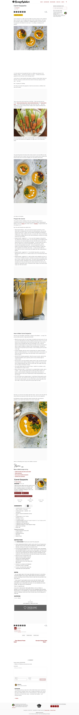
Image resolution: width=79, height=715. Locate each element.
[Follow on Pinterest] (53, 706)
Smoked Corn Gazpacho (20, 476)
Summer (19, 630)
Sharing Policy (53, 710)
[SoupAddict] (22, 2)
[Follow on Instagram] (56, 706)
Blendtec (36, 223)
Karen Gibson (17, 7)
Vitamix (22, 223)
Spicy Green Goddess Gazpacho (21, 474)
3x (31, 505)
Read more (13, 707)
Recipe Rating (16, 662)
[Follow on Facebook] (51, 706)
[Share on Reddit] (20, 12)
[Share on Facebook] (16, 12)
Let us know (29, 608)
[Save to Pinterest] (14, 12)
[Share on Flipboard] (18, 12)
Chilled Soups (29, 635)
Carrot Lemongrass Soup (22, 102)
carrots (23, 635)
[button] (14, 483)
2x (29, 505)
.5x (26, 505)
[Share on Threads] (22, 12)
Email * (29, 678)
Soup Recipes (16, 630)
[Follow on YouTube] (58, 706)
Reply (16, 698)
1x (27, 505)
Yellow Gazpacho (18, 473)
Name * (16, 677)
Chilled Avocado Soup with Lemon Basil (23, 471)
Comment (16, 666)
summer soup (36, 635)
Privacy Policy (47, 710)
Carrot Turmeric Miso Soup (33, 102)
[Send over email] (25, 12)
